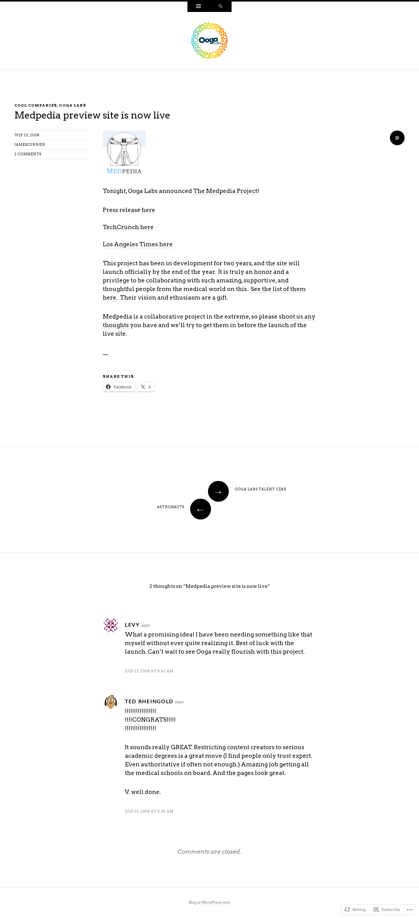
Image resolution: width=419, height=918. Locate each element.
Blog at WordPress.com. (209, 902)
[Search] (221, 7)
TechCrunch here (128, 227)
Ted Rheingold (149, 701)
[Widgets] (198, 7)
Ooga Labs (72, 105)
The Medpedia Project (225, 191)
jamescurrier (29, 145)
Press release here (129, 209)
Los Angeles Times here (138, 244)
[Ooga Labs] (209, 40)
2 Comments (27, 154)
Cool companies (35, 105)
